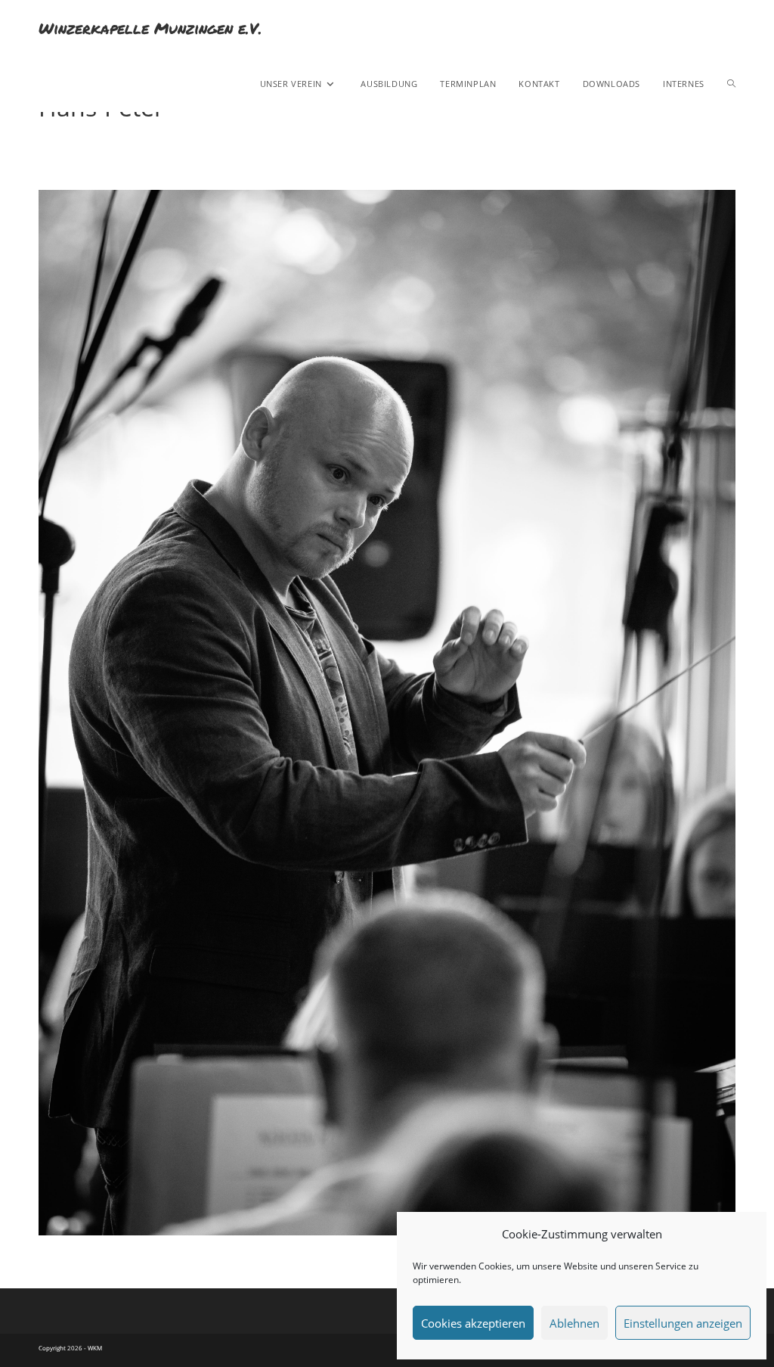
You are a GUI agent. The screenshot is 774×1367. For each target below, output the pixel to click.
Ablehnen (574, 1323)
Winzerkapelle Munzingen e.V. (150, 28)
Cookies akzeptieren (473, 1323)
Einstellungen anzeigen (683, 1323)
